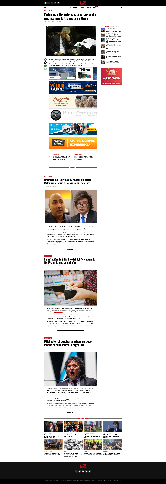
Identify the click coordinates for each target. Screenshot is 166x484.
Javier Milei (74, 226)
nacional (80, 318)
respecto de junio (58, 312)
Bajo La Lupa (81, 7)
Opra (67, 399)
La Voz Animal (88, 7)
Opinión (95, 7)
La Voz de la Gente (73, 7)
